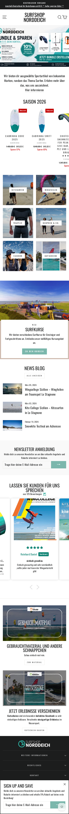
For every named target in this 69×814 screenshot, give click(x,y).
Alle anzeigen (34, 375)
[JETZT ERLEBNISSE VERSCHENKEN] (34, 688)
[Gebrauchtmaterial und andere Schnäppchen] (34, 623)
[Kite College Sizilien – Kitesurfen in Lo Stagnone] (12, 407)
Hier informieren (34, 90)
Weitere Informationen (34, 755)
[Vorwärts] (63, 42)
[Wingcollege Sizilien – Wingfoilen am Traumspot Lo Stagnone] (12, 388)
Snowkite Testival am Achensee (43, 426)
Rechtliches (34, 765)
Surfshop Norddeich (35, 17)
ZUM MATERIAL (34, 662)
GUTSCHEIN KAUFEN (35, 730)
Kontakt (34, 775)
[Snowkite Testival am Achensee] (12, 425)
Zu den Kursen (34, 351)
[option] (34, 5)
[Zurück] (6, 42)
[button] (32, 587)
